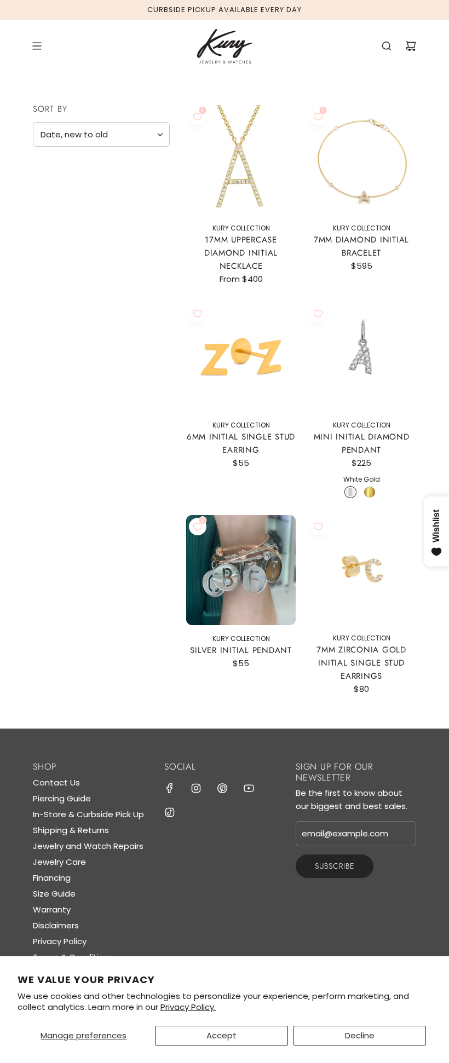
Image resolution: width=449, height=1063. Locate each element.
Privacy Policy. (188, 1007)
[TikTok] (170, 812)
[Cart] (411, 46)
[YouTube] (249, 788)
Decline (360, 1035)
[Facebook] (170, 788)
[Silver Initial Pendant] (241, 570)
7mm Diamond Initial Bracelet (361, 246)
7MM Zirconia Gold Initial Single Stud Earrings (361, 663)
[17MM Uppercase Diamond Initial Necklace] (241, 160)
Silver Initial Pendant (241, 650)
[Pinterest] (222, 788)
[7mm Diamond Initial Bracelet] (361, 160)
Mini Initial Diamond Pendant (362, 443)
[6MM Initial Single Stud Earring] (241, 357)
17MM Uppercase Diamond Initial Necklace (241, 253)
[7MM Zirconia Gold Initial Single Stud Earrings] (361, 570)
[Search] (387, 46)
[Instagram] (196, 788)
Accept (221, 1035)
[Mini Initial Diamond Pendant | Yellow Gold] (369, 492)
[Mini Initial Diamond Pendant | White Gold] (350, 492)
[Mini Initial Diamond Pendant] (361, 357)
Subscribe (334, 865)
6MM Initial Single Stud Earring (241, 443)
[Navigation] (37, 46)
